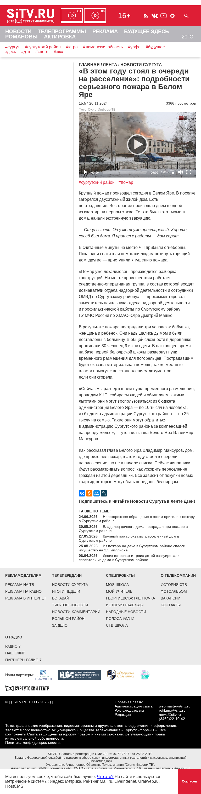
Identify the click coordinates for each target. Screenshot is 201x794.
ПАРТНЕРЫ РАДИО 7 (23, 660)
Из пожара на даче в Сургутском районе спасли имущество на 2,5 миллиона (132, 548)
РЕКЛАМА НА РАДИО (23, 591)
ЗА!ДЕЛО (60, 625)
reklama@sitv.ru (172, 710)
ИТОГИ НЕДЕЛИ (66, 591)
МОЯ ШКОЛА (117, 584)
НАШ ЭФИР (15, 653)
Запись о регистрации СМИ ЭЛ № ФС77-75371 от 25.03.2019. (107, 754)
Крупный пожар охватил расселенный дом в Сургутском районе (129, 538)
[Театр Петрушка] (148, 675)
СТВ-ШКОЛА (117, 625)
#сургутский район (43, 47)
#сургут (12, 47)
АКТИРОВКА (60, 36)
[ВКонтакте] (82, 493)
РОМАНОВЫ (21, 36)
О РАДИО (13, 637)
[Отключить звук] (180, 172)
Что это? (105, 776)
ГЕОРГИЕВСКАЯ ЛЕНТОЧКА (130, 598)
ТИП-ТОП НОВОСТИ (70, 605)
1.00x (164, 172)
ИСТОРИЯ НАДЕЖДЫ (124, 605)
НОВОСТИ (18, 31)
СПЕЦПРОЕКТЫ (120, 575)
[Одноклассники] (89, 493)
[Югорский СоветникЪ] (123, 675)
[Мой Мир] (96, 493)
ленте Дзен (182, 501)
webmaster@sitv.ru (175, 706)
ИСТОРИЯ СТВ (174, 584)
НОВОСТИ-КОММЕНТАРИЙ (76, 612)
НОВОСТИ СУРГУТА (70, 584)
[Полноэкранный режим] (188, 172)
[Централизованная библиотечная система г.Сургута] (82, 675)
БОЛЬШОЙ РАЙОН (68, 618)
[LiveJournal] (104, 493)
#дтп (25, 51)
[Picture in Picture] (172, 172)
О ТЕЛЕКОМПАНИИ (178, 575)
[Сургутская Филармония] (46, 675)
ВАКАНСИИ (170, 598)
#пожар (126, 182)
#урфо (134, 47)
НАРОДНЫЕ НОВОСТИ (126, 612)
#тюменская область (103, 47)
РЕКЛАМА (105, 31)
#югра (72, 47)
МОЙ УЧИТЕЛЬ (119, 591)
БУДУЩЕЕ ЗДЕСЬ (146, 31)
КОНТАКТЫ (171, 605)
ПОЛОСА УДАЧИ (120, 618)
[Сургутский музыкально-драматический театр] (29, 688)
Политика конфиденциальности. (33, 742)
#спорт (42, 51)
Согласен (189, 781)
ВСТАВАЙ (60, 598)
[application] (137, 144)
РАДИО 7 (13, 646)
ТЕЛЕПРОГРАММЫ (62, 31)
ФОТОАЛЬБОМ (174, 591)
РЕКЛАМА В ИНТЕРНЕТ (25, 598)
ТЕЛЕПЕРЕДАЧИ (67, 575)
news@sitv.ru (170, 714)
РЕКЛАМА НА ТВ (19, 584)
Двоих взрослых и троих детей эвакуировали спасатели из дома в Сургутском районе (129, 557)
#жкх (58, 51)
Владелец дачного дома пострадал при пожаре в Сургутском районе (133, 528)
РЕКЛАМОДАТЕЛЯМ (23, 575)
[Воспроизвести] (137, 144)
